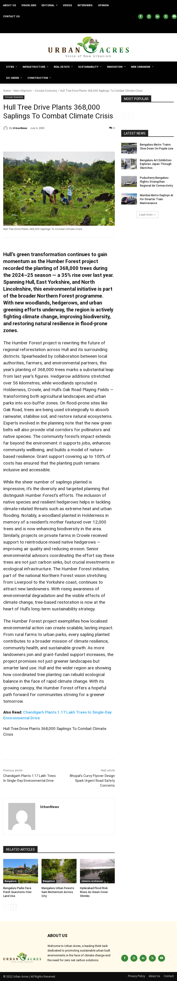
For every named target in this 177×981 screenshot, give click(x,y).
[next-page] (13, 907)
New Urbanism (23, 90)
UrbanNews (20, 128)
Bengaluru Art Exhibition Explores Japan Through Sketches (155, 164)
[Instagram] (149, 16)
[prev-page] (6, 907)
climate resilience (92, 881)
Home (7, 90)
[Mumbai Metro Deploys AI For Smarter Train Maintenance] (129, 199)
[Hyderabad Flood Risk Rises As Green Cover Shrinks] (97, 871)
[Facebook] (140, 16)
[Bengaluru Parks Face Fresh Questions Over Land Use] (20, 871)
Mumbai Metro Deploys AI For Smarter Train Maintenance (156, 199)
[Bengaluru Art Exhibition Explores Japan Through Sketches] (129, 164)
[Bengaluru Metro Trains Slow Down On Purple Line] (129, 148)
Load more (146, 214)
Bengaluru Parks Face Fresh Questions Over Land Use (17, 892)
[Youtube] (174, 16)
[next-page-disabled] (131, 116)
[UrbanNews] (6, 128)
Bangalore (11, 881)
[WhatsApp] (50, 140)
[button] (127, 27)
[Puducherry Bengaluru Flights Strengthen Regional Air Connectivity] (129, 181)
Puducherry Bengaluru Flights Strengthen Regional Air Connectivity (156, 181)
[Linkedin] (157, 16)
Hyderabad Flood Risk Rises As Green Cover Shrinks (94, 892)
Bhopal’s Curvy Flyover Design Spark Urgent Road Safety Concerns (92, 781)
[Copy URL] (7, 140)
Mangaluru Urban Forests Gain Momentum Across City (57, 892)
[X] (165, 16)
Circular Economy (46, 90)
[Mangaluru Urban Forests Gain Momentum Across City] (58, 871)
